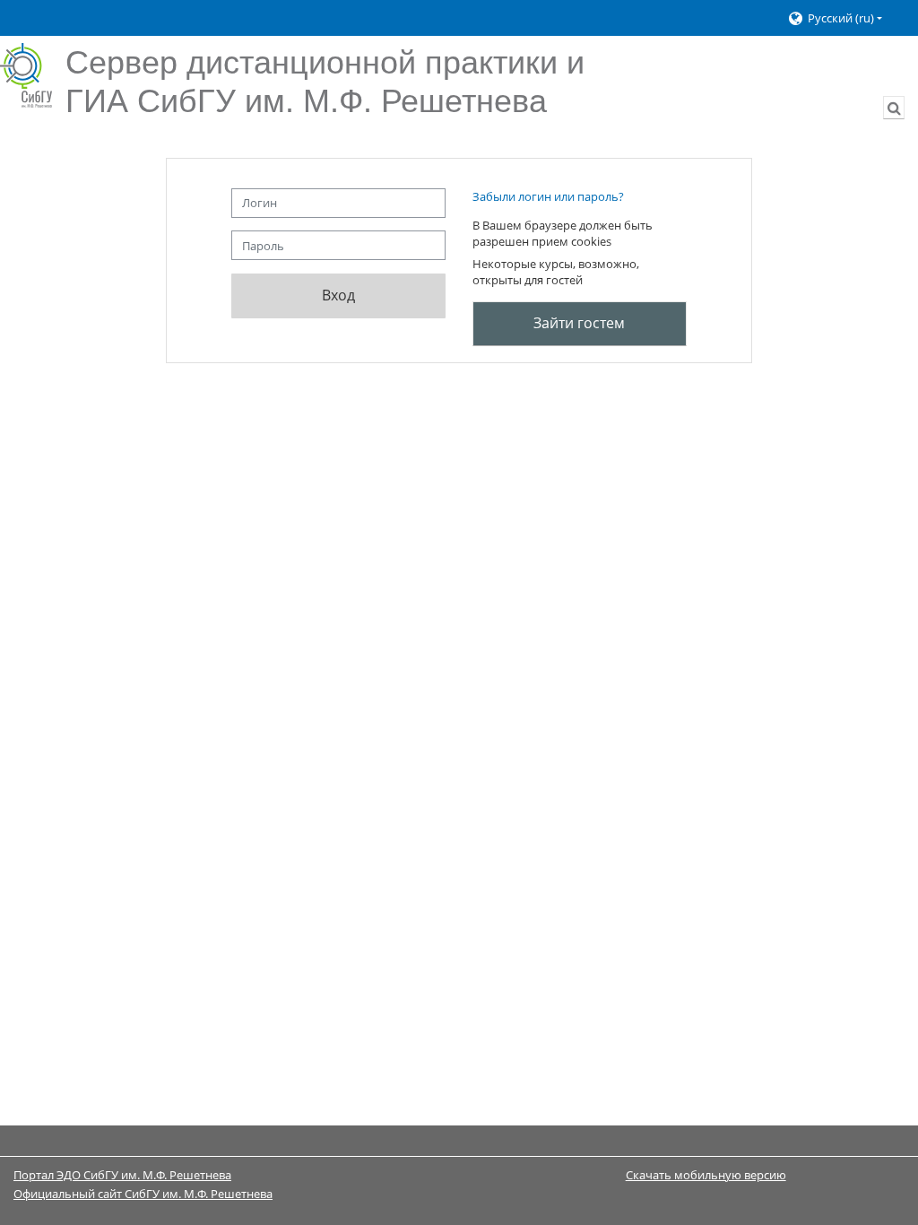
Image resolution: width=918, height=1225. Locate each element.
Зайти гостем (579, 323)
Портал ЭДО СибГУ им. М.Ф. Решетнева (122, 1175)
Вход (338, 295)
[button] (844, 18)
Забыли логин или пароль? (548, 196)
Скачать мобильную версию (706, 1175)
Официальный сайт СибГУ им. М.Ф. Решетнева (143, 1194)
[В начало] (26, 75)
